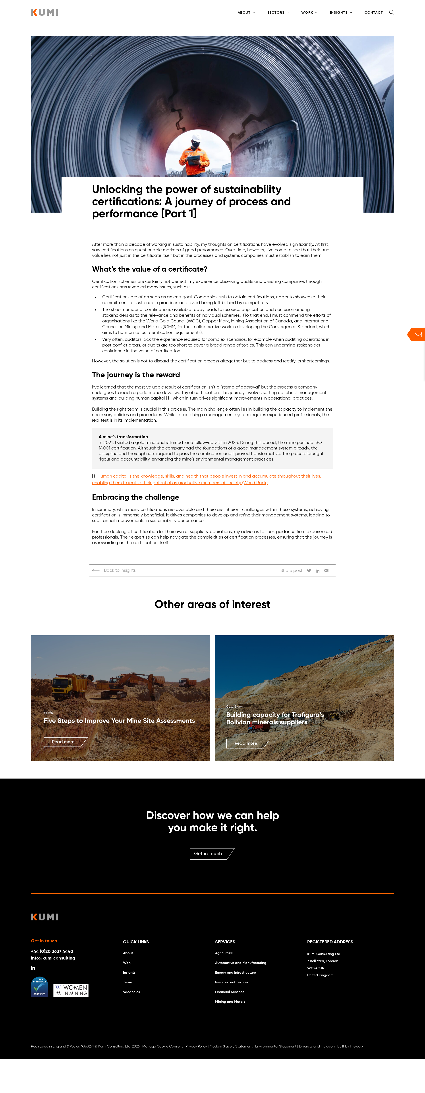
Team (127, 982)
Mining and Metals (230, 1002)
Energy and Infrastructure (235, 973)
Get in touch (208, 853)
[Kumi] (44, 14)
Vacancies (131, 992)
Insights (339, 13)
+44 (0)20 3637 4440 (52, 952)
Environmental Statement (275, 1046)
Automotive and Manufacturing (240, 963)
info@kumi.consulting (53, 958)
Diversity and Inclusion (317, 1046)
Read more (63, 742)
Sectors (275, 13)
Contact (374, 13)
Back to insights (120, 570)
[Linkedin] (33, 968)
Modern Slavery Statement (231, 1046)
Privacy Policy (196, 1046)
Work (307, 13)
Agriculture (224, 953)
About (244, 13)
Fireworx (356, 1046)
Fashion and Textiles (231, 982)
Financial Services (229, 992)
